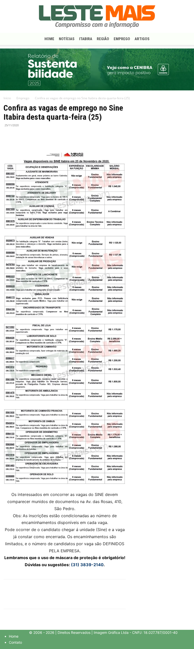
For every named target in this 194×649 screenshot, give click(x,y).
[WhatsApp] (32, 137)
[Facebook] (9, 137)
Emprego (122, 39)
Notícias (67, 39)
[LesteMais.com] (97, 16)
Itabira (85, 39)
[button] (184, 39)
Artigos (142, 39)
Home (49, 39)
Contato (15, 642)
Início (7, 98)
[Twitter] (20, 137)
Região (103, 39)
